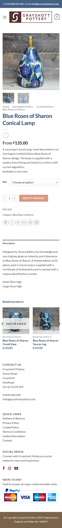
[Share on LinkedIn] (37, 222)
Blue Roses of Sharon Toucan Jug (45, 342)
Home (6, 106)
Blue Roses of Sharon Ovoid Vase (15, 342)
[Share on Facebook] (12, 222)
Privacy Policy (11, 422)
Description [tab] (9, 243)
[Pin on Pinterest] (30, 222)
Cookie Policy (11, 427)
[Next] (54, 61)
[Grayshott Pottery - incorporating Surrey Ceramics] (30, 17)
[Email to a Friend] (24, 222)
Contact (7, 440)
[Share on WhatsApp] (6, 222)
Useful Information (14, 436)
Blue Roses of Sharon (14, 109)
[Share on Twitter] (18, 222)
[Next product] (5, 135)
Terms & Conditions (14, 431)
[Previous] (8, 61)
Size (5, 182)
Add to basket (34, 198)
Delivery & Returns (14, 418)
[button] (5, 17)
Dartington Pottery (22, 106)
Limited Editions (45, 106)
